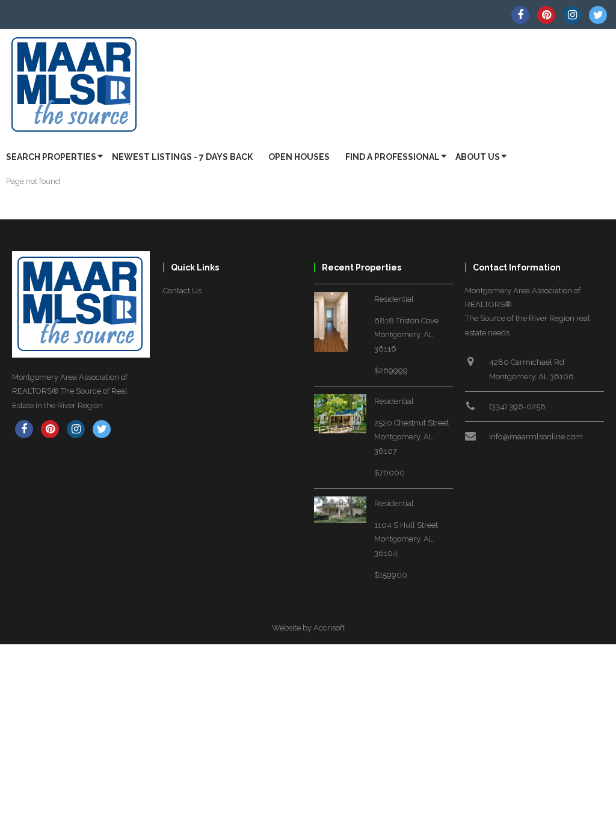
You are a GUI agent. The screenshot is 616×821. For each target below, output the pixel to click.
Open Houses (299, 157)
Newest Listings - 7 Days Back (182, 157)
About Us (477, 157)
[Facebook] (520, 15)
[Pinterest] (546, 15)
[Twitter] (598, 15)
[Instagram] (572, 15)
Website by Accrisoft (308, 627)
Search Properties (51, 157)
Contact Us (182, 290)
